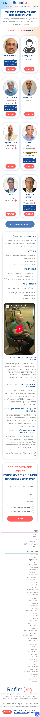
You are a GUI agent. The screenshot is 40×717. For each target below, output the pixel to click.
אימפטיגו (35, 557)
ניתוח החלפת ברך (32, 572)
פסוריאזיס (35, 661)
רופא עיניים (34, 674)
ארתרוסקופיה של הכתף (31, 630)
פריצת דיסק (34, 585)
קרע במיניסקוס (33, 560)
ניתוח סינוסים (34, 659)
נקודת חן (35, 618)
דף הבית (36, 6)
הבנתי (7, 712)
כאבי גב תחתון (34, 582)
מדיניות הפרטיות (21, 713)
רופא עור (35, 594)
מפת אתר (35, 546)
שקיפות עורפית (33, 625)
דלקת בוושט (34, 649)
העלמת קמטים (33, 565)
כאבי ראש (35, 656)
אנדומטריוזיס (34, 613)
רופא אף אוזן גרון (33, 666)
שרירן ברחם (34, 606)
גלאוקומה (35, 603)
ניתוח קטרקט (34, 580)
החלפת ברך (34, 587)
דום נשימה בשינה (33, 638)
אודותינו (35, 536)
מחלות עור (35, 598)
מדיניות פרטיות (33, 541)
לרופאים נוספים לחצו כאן (20, 224)
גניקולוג (36, 676)
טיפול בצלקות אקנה (32, 577)
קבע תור (29, 69)
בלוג (37, 539)
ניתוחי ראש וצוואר (32, 623)
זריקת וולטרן (34, 555)
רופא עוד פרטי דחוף (32, 592)
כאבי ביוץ (35, 616)
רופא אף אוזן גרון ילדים (31, 671)
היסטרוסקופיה (34, 654)
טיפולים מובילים (26, 6)
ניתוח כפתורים (33, 570)
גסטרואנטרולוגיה (33, 652)
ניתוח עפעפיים (33, 640)
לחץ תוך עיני (34, 567)
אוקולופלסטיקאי (33, 679)
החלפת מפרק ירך (32, 621)
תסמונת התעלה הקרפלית (30, 635)
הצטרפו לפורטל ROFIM (31, 544)
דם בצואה (35, 628)
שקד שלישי (35, 562)
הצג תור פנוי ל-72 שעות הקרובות (21, 511)
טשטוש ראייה (34, 633)
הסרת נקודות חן (33, 644)
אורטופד (35, 664)
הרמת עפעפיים (33, 601)
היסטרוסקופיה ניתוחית (31, 611)
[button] (37, 714)
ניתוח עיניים (34, 647)
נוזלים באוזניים (33, 575)
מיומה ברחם (34, 608)
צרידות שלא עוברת (32, 590)
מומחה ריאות (34, 669)
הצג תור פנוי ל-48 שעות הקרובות (21, 507)
